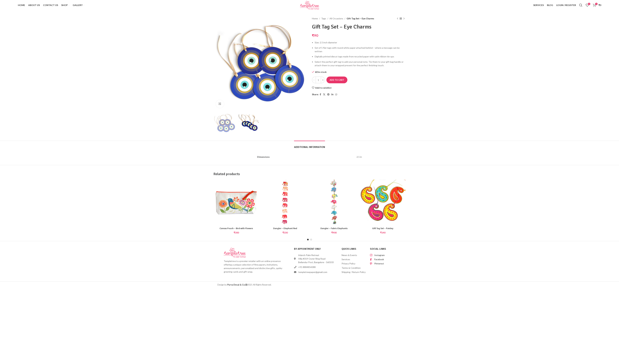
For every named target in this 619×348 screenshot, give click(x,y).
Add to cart (337, 80)
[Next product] (404, 18)
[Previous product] (397, 18)
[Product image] (285, 202)
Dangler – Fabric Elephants (334, 228)
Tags (323, 18)
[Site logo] (309, 5)
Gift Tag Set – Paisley (382, 228)
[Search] (581, 5)
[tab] (309, 145)
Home (315, 18)
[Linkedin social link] (332, 94)
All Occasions (336, 18)
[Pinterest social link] (328, 94)
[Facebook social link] (320, 94)
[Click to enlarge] (220, 104)
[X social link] (324, 94)
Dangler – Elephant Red (285, 228)
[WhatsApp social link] (336, 94)
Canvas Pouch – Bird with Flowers (236, 228)
